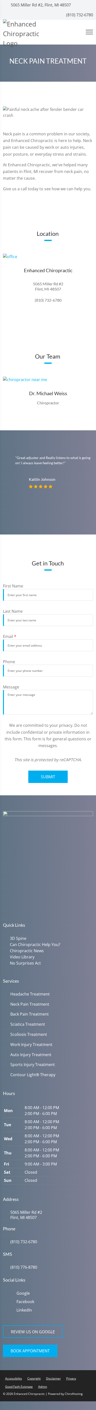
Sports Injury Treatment (32, 1063)
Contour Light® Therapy (32, 1073)
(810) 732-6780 (79, 15)
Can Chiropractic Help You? (34, 944)
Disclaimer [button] (53, 1377)
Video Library (21, 956)
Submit (48, 776)
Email (9, 636)
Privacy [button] (71, 1377)
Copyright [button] (34, 1377)
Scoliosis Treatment (28, 1033)
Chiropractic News (26, 950)
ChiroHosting (74, 1392)
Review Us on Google (33, 1330)
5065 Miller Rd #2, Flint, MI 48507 (40, 5)
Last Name (13, 611)
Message (11, 687)
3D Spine (17, 938)
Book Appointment (30, 1349)
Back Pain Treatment (29, 1013)
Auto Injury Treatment (30, 1053)
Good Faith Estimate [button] (19, 1385)
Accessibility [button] (13, 1377)
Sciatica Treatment (27, 1023)
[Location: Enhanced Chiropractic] (48, 256)
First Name (13, 586)
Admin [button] (42, 1385)
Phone (9, 661)
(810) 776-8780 (23, 1266)
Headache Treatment (30, 993)
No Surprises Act (24, 962)
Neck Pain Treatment (29, 1003)
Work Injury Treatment (31, 1043)
